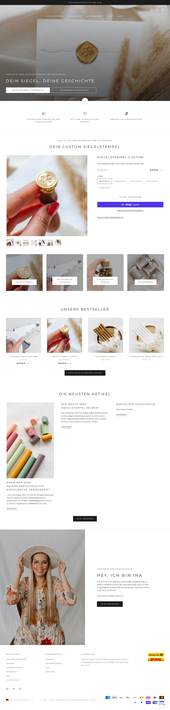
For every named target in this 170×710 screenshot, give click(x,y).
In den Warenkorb (130, 197)
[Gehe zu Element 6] (49, 242)
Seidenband (145, 282)
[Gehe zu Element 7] (57, 242)
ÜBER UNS (50, 672)
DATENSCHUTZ (12, 680)
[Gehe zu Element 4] (33, 242)
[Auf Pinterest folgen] (13, 689)
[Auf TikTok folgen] (20, 689)
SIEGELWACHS (75, 16)
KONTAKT (49, 659)
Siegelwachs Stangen (65, 280)
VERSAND (10, 663)
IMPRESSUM (11, 672)
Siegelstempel (24, 282)
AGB (8, 676)
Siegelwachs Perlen (105, 280)
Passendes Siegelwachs (74, 90)
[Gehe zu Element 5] (41, 242)
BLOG (120, 16)
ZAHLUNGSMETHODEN (16, 659)
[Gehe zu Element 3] (26, 242)
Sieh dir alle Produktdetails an (110, 217)
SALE (110, 16)
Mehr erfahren (110, 604)
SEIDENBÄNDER (95, 16)
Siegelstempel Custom (120, 157)
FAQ (47, 667)
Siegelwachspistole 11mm (23, 356)
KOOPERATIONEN (53, 663)
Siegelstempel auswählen (28, 90)
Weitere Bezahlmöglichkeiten (130, 210)
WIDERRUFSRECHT (14, 667)
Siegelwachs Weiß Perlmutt (146, 356)
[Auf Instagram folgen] (7, 689)
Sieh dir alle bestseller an (85, 373)
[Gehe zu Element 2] (18, 242)
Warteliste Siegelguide (136, 404)
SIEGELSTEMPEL (55, 16)
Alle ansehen (85, 519)
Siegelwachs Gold (105, 356)
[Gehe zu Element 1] (10, 242)
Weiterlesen (12, 508)
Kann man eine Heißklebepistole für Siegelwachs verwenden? (28, 486)
